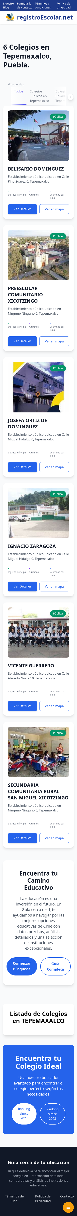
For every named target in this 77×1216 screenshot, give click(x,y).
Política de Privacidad (43, 1198)
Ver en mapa (54, 209)
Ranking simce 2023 (52, 1114)
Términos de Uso (14, 1198)
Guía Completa (55, 966)
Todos (18, 91)
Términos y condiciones (43, 5)
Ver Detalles (23, 209)
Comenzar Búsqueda (22, 966)
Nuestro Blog (8, 5)
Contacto (67, 1196)
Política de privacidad (64, 5)
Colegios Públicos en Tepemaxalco (39, 96)
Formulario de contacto (24, 5)
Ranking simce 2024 (24, 1113)
